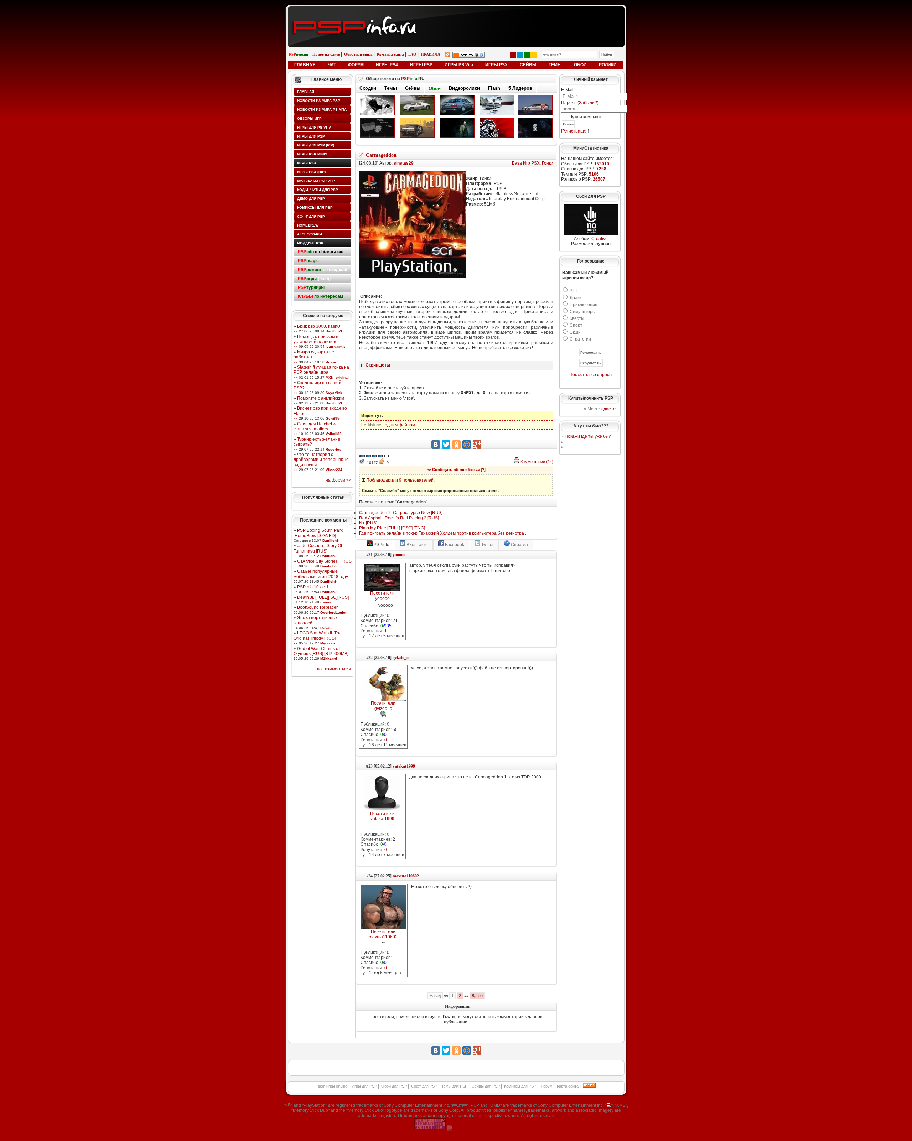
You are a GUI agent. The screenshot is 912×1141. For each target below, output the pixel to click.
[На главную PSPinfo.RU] (456, 11)
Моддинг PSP (310, 243)
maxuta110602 (406, 875)
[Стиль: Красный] (513, 55)
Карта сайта (568, 1086)
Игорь (331, 362)
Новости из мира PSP (318, 101)
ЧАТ (332, 64)
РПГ (574, 290)
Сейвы (412, 88)
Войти (568, 124)
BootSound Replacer (317, 607)
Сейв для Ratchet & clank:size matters (315, 426)
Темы (390, 88)
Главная (305, 92)
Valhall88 (334, 434)
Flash (494, 88)
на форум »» (338, 480)
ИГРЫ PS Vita (459, 64)
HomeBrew (307, 225)
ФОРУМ (356, 64)
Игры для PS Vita (314, 127)
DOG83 (326, 628)
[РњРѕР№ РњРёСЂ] (466, 444)
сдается (609, 408)
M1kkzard (328, 658)
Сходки (367, 88)
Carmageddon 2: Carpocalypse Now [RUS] (400, 512)
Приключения (583, 304)
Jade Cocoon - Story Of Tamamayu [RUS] (318, 548)
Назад (435, 996)
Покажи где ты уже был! (588, 436)
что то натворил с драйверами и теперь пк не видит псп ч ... (321, 459)
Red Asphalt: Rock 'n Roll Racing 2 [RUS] (399, 517)
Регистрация (575, 131)
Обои (435, 88)
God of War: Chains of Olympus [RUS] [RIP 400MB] (321, 651)
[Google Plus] (477, 444)
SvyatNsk (334, 393)
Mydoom (327, 643)
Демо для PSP (311, 199)
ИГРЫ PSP (421, 64)
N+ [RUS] (368, 522)
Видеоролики (464, 88)
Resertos (333, 449)
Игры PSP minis (312, 154)
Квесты (577, 318)
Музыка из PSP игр (316, 181)
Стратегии (580, 339)
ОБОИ (580, 64)
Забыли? (588, 102)
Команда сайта (390, 54)
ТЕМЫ (555, 64)
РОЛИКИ (608, 64)
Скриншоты (378, 365)
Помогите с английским (320, 398)
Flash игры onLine (331, 1086)
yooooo (399, 554)
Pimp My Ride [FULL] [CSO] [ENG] (392, 527)
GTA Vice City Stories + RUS (324, 561)
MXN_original (337, 377)
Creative (599, 238)
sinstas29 (404, 163)
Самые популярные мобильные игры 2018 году (321, 574)
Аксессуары (309, 234)
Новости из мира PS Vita (322, 109)
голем (325, 602)
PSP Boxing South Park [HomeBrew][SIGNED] (318, 533)
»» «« (453, 469)
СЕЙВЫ (528, 64)
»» (296, 331)
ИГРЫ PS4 (387, 64)
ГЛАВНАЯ (305, 64)
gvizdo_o (401, 657)
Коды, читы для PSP (317, 190)
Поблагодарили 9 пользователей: (400, 480)
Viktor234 (334, 470)
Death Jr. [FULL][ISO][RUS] (323, 597)
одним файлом (400, 424)
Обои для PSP (394, 1086)
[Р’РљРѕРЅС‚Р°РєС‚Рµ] (435, 444)
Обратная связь (358, 54)
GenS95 (333, 418)
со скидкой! (322, 269)
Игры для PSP (311, 136)
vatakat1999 (404, 766)
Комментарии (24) (536, 462)
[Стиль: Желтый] (533, 55)
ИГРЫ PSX (496, 64)
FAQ (412, 54)
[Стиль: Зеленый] (527, 55)
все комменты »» (334, 669)
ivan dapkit (335, 346)
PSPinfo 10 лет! (312, 587)
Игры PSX (306, 163)
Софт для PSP (311, 216)
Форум (546, 1086)
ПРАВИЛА (430, 54)
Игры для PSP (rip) (315, 145)
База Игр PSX (526, 163)
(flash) (314, 278)
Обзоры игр (309, 118)
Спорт (576, 325)
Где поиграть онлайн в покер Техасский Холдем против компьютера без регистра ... (443, 533)
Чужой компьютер (586, 116)
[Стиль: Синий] (520, 55)
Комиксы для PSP (315, 207)
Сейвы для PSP (486, 1086)
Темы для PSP (454, 1086)
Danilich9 (334, 331)
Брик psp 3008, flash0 (318, 326)
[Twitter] (446, 444)
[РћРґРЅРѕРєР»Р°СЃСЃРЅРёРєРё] (456, 444)
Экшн (575, 332)
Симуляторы (583, 311)
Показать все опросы (590, 374)
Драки (576, 297)
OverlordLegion (333, 612)
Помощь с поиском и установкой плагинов (316, 339)
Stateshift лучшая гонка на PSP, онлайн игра (321, 370)
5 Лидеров (520, 88)
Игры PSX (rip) (311, 172)
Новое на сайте (326, 54)
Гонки (547, 163)
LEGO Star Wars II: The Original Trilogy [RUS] (318, 635)
